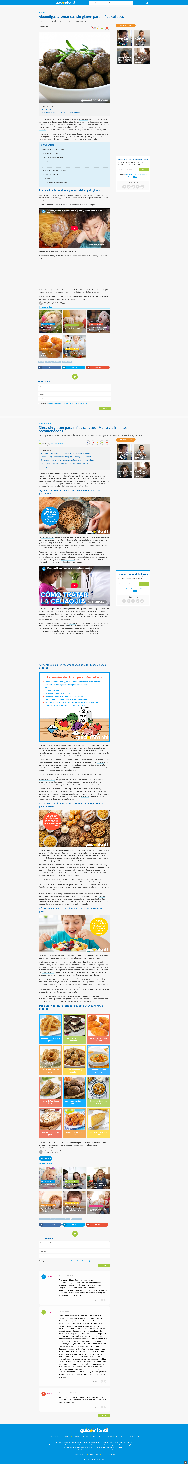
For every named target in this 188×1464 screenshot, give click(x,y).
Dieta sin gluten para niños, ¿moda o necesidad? (48, 1210)
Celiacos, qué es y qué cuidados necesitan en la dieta (74, 353)
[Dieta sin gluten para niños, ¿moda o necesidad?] (50, 1213)
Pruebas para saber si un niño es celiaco (98, 1210)
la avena (50, 614)
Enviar (105, 408)
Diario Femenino (109, 1454)
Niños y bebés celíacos (49, 1184)
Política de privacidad (81, 1436)
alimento (100, 762)
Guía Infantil (94, 1454)
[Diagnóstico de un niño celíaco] (74, 1189)
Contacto (109, 1436)
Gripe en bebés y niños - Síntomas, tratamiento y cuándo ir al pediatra (141, 59)
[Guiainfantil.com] (65, 4)
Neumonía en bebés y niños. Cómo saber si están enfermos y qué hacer (124, 41)
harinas (102, 896)
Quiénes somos (54, 1436)
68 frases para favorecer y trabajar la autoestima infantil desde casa (142, 41)
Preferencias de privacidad (53, 404)
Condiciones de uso (68, 404)
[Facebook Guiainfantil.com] (124, 187)
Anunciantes (120, 1436)
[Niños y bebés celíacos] (50, 1189)
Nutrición (48, 361)
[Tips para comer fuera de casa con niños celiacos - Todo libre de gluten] (98, 332)
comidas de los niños (64, 122)
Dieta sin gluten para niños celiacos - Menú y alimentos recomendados (50, 329)
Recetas (42, 12)
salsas (94, 999)
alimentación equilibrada (49, 486)
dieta (104, 887)
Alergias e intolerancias (47, 324)
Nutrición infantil (76, 1219)
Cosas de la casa (66, 361)
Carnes (64, 299)
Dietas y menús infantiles (48, 1205)
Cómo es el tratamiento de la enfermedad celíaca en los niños (98, 1185)
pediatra (72, 623)
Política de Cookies (81, 404)
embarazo (85, 796)
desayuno (102, 865)
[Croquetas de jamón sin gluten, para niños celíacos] (50, 357)
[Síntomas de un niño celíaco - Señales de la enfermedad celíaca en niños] (74, 1213)
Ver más (103, 1415)
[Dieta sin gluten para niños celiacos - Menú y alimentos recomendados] (50, 332)
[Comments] (107, 28)
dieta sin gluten (47, 537)
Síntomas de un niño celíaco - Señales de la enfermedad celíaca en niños (73, 1209)
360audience (100, 1459)
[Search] (131, 3)
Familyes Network (79, 1454)
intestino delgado (86, 748)
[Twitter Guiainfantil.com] (137, 187)
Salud (90, 1180)
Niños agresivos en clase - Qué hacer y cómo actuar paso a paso (125, 59)
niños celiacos (48, 972)
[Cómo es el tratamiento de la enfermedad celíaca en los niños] (98, 1189)
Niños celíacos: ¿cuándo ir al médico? (74, 329)
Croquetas (44, 348)
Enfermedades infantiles (96, 1206)
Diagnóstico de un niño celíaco (73, 1185)
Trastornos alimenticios (46, 1219)
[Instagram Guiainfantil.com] (133, 187)
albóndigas (83, 119)
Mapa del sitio (134, 1436)
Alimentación (56, 361)
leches (41, 858)
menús (69, 982)
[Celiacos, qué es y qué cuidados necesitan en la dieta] (74, 357)
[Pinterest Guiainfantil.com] (128, 187)
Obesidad (41, 361)
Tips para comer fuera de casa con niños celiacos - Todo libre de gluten (98, 329)
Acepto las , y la (63, 404)
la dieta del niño (68, 559)
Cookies (66, 1436)
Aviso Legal (97, 1436)
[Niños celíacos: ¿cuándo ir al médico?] (74, 332)
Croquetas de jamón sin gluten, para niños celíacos (49, 353)
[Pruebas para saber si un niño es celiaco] (98, 1213)
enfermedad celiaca (47, 779)
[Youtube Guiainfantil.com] (142, 187)
